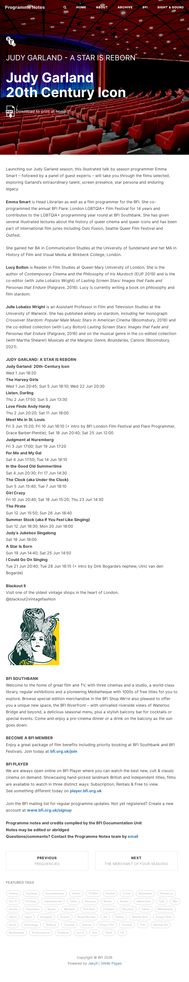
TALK (108, 932)
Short (12, 925)
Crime (127, 893)
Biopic (51, 909)
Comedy (31, 893)
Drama (13, 893)
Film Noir (89, 909)
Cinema (69, 925)
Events (65, 917)
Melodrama (165, 909)
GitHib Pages (111, 963)
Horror (76, 893)
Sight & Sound (171, 7)
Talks (73, 901)
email (133, 836)
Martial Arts (140, 917)
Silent (13, 917)
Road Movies (86, 917)
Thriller (93, 893)
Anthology (31, 925)
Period (110, 893)
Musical (90, 901)
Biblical (51, 925)
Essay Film (106, 925)
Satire (146, 909)
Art (105, 917)
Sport (28, 917)
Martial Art (161, 925)
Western (69, 909)
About (102, 7)
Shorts (13, 909)
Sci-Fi (13, 901)
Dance (87, 925)
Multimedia (16, 932)
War (175, 901)
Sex (94, 932)
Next (136, 861)
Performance (41, 932)
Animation (145, 893)
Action (124, 901)
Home (81, 7)
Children (108, 909)
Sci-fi (80, 932)
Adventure (144, 901)
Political (63, 932)
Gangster (46, 917)
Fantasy (30, 901)
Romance (166, 893)
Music (108, 901)
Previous (47, 861)
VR (122, 932)
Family (119, 917)
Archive (125, 7)
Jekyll (92, 963)
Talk (162, 901)
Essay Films (164, 917)
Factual (127, 925)
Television (33, 909)
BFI (145, 7)
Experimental (53, 901)
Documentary (54, 893)
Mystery (128, 909)
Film (143, 925)
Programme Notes (25, 7)
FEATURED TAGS (20, 882)
